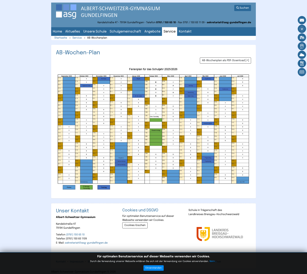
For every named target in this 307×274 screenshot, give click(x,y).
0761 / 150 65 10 (166, 22)
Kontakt (185, 31)
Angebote (152, 31)
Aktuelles (72, 31)
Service (170, 31)
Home (57, 31)
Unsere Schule (94, 31)
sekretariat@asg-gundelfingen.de (229, 22)
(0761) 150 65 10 (75, 234)
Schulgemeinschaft (125, 31)
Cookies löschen (135, 225)
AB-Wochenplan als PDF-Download (223, 60)
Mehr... (213, 261)
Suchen (244, 8)
